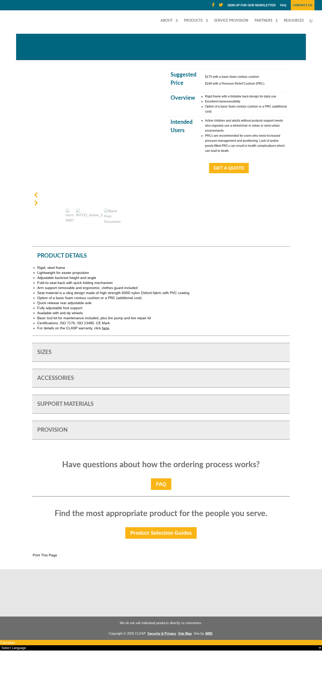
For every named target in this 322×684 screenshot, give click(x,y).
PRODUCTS (193, 20)
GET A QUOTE (229, 167)
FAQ (283, 5)
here (105, 328)
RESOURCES (294, 20)
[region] (93, 147)
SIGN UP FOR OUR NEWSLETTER (251, 5)
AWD (208, 633)
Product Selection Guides (161, 533)
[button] (93, 195)
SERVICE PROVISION (231, 20)
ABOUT (166, 20)
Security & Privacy (161, 633)
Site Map (185, 633)
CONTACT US (302, 5)
